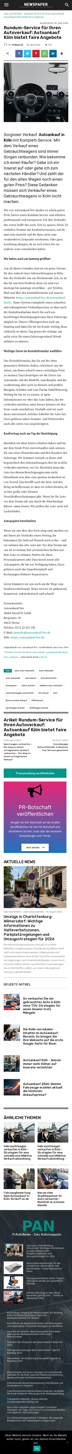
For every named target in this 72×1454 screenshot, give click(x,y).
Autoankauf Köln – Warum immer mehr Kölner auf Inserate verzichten (42, 1063)
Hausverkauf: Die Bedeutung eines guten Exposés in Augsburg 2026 (34, 1359)
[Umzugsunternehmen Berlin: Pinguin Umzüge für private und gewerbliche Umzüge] (13, 1282)
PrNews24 (17, 45)
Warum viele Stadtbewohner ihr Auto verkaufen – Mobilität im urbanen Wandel (50, 1199)
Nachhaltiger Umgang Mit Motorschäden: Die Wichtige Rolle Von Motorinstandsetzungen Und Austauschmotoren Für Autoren (35, 1315)
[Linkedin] (53, 53)
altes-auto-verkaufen (24, 670)
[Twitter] (27, 53)
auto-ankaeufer (13, 678)
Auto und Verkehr (13, 13)
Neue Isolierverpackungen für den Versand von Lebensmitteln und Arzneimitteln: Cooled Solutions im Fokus (44, 1267)
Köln (55, 693)
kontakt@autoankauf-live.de (32, 632)
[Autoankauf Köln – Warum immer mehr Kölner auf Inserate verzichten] (12, 1063)
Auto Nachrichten (12, 912)
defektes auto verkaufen (51, 685)
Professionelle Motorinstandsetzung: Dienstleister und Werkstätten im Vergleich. (35, 1384)
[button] (67, 5)
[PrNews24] (6, 45)
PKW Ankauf (37, 700)
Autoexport (11, 685)
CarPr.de (43, 657)
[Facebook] (19, 53)
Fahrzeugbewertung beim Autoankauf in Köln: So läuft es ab (17, 1196)
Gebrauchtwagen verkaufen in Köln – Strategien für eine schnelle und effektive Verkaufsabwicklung (18, 1152)
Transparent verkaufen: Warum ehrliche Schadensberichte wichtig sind (27, 1400)
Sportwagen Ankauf (15, 708)
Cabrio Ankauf (28, 685)
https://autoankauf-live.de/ (28, 637)
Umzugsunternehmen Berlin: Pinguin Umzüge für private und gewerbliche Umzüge (45, 1281)
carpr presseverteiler (33, 912)
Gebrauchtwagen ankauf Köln (20, 693)
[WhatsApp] (44, 53)
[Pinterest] (36, 53)
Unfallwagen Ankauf (38, 708)
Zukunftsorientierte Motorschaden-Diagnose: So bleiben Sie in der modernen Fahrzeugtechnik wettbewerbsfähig (35, 1392)
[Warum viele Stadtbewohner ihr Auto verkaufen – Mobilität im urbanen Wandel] (52, 1178)
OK (37, 1448)
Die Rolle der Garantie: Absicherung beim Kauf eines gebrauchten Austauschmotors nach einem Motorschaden (33, 1334)
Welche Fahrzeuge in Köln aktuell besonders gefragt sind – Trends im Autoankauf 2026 (44, 1296)
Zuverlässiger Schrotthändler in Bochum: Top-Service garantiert (52, 747)
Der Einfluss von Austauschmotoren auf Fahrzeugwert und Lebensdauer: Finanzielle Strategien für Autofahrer (35, 1324)
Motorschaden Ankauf (16, 700)
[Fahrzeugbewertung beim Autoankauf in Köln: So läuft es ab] (19, 1178)
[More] (62, 53)
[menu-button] (6, 5)
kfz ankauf (43, 693)
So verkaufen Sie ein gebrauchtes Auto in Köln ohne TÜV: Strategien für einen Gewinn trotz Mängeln (41, 1006)
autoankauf (30, 678)
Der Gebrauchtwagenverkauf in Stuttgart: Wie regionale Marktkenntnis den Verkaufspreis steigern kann (35, 1419)
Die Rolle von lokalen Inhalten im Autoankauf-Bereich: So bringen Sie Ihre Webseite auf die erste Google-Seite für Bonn (43, 1036)
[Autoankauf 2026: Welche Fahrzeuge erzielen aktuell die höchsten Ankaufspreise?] (12, 1087)
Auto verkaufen (46, 670)
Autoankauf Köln (49, 678)
